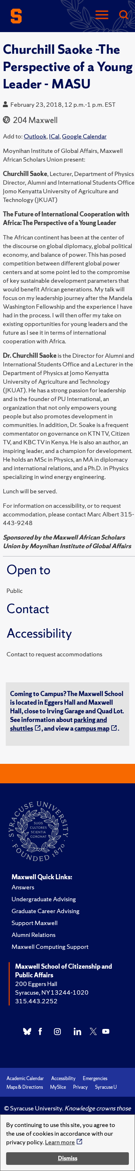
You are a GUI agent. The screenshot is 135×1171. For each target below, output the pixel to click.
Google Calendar (84, 136)
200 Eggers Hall (36, 983)
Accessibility (63, 1078)
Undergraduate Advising (44, 899)
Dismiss (67, 1158)
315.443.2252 (36, 1001)
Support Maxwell (35, 923)
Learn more (60, 1142)
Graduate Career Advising (46, 911)
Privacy (80, 1087)
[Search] (123, 15)
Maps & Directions (24, 1087)
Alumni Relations (33, 934)
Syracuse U (106, 1087)
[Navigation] (102, 15)
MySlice (58, 1087)
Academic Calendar (25, 1078)
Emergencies (95, 1078)
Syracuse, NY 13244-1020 (52, 992)
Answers (23, 887)
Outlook (35, 136)
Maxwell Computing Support (50, 946)
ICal (54, 136)
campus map (92, 728)
